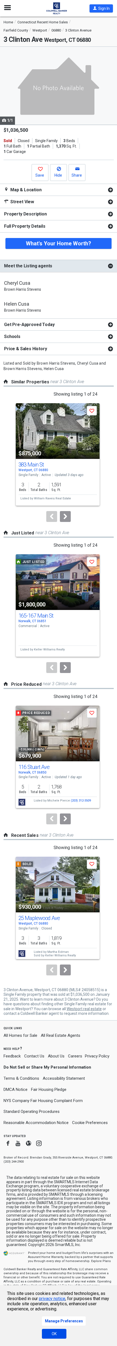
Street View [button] (21, 201)
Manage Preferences (64, 1321)
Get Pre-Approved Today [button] (29, 324)
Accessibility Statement (64, 1078)
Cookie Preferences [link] (90, 1122)
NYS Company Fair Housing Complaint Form (43, 1100)
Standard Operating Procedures (32, 1111)
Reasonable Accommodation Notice (36, 1122)
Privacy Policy (97, 1056)
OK (54, 1334)
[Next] (65, 516)
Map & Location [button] (25, 189)
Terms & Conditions (21, 1078)
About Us (56, 1056)
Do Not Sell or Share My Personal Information (47, 1067)
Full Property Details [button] (24, 226)
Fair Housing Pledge (48, 1089)
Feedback (12, 1056)
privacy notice (52, 1298)
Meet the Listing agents (28, 265)
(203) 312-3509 (81, 800)
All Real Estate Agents (60, 1035)
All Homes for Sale (20, 1035)
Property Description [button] (25, 214)
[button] (101, 8)
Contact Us (34, 1056)
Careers (75, 1056)
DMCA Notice (15, 1089)
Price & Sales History (25, 348)
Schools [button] (12, 336)
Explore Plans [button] (101, 1261)
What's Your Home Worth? (58, 243)
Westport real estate (84, 1009)
